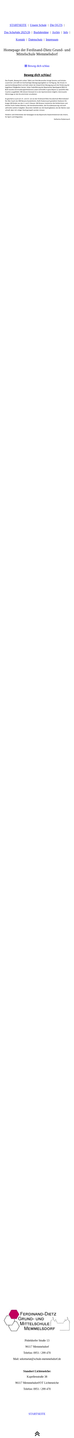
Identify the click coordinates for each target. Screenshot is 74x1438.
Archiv (56, 32)
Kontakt (20, 39)
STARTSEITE (18, 25)
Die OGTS (56, 25)
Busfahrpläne (41, 32)
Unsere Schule (38, 25)
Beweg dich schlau (38, 65)
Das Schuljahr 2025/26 (17, 32)
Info (65, 32)
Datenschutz (35, 39)
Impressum (52, 39)
